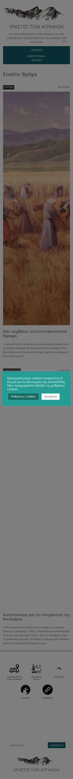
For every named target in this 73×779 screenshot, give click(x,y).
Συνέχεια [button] (50, 396)
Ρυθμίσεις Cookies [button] (23, 396)
